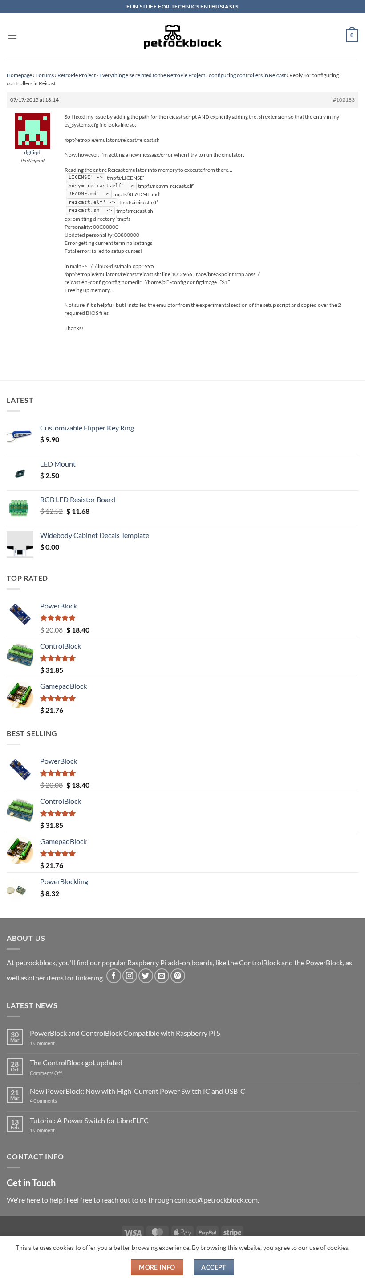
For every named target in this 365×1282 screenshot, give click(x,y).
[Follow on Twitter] (145, 975)
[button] (12, 35)
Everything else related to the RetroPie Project (152, 75)
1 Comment (56, 1043)
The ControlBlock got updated (76, 1062)
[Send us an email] (161, 975)
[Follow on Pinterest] (177, 975)
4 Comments (57, 1101)
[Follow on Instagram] (129, 975)
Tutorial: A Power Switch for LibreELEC (89, 1120)
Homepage (19, 75)
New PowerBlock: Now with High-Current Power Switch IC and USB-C (137, 1091)
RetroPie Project (76, 75)
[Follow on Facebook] (113, 975)
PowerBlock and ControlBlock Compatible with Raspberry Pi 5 (125, 1033)
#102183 (344, 99)
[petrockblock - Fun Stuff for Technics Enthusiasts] (182, 35)
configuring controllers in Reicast (247, 75)
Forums (45, 75)
